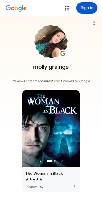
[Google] (16, 8)
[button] (67, 8)
